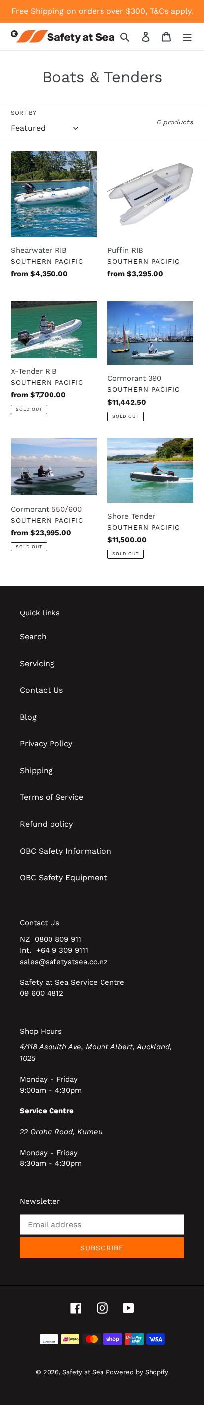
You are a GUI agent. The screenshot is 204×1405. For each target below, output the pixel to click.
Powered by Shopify (137, 1372)
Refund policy (46, 824)
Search (33, 636)
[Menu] (187, 36)
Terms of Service (51, 797)
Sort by (23, 112)
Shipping (36, 770)
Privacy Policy (46, 743)
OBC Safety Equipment (63, 877)
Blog (28, 717)
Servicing (37, 663)
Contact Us (41, 690)
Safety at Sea (82, 1372)
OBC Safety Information (65, 850)
